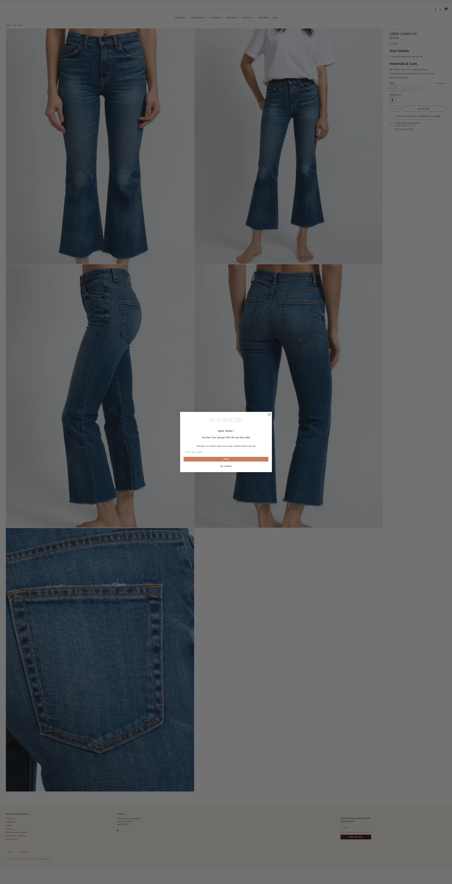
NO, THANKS (226, 466)
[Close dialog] (269, 414)
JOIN (226, 459)
